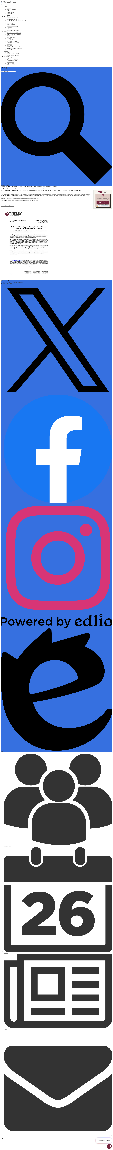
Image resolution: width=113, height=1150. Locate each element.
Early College (10, 23)
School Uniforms (11, 40)
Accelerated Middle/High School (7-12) (16, 20)
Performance (10, 28)
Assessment (9, 27)
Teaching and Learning (12, 26)
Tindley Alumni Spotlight (13, 55)
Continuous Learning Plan (13, 42)
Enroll (5, 68)
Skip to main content (6, 1)
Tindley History (10, 12)
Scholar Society (10, 62)
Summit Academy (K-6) (12, 17)
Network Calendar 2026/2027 (14, 33)
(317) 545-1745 (8, 283)
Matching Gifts (10, 63)
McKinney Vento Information (14, 46)
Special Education (11, 24)
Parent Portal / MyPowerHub (14, 34)
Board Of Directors (11, 9)
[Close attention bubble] (110, 1136)
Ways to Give (10, 58)
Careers (8, 15)
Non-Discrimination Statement (14, 48)
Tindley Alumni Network (13, 53)
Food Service (10, 45)
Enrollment (9, 44)
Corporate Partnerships (12, 59)
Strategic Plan (10, 13)
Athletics (9, 52)
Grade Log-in (10, 35)
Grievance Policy (11, 37)
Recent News (10, 49)
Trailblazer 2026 (11, 64)
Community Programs (12, 60)
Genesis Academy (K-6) (13, 19)
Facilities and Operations (13, 30)
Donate (5, 67)
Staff (8, 10)
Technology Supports (12, 41)
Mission (9, 8)
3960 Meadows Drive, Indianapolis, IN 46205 (12, 282)
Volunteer (9, 38)
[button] (6, 6)
